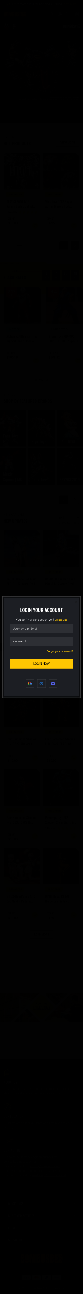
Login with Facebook (41, 683)
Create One (61, 619)
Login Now (41, 663)
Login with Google (30, 683)
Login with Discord (53, 683)
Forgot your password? (60, 651)
